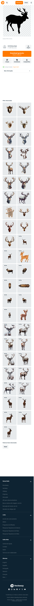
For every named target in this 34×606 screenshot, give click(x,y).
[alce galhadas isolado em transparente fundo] (10, 330)
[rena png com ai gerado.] (10, 550)
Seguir (28, 47)
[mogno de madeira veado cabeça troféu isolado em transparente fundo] (10, 344)
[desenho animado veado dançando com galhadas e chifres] (10, 315)
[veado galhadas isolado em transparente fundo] (10, 359)
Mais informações (8, 71)
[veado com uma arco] (10, 418)
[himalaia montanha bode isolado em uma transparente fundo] (10, 432)
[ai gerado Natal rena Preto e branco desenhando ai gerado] (10, 212)
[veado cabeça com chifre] (10, 110)
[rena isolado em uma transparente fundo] (10, 388)
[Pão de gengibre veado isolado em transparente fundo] (10, 535)
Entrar (26, 2)
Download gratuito (17, 54)
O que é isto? (16, 67)
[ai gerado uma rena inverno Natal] (10, 168)
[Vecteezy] (2, 2)
